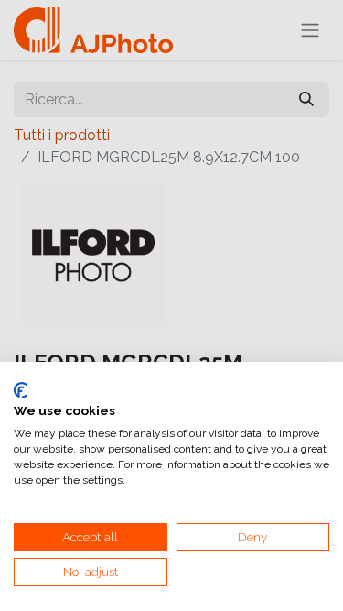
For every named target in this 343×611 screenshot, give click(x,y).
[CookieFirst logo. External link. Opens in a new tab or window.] (20, 390)
